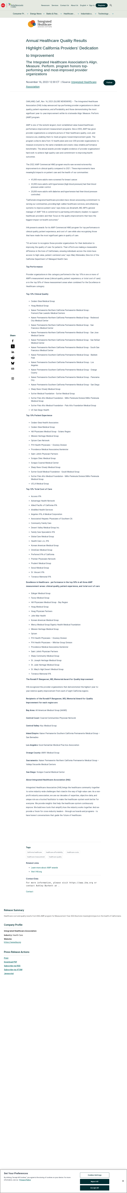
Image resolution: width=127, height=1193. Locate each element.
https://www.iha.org (12, 942)
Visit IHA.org (36, 871)
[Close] (123, 1181)
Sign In (92, 5)
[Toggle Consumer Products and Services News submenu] (27, 14)
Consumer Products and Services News (19, 14)
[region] (63, 1181)
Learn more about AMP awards (44, 867)
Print (6, 958)
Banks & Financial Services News (52, 14)
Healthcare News (70, 14)
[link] (45, 5)
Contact (29, 891)
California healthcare (34, 852)
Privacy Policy (25, 1180)
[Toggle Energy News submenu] (44, 14)
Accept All (94, 1188)
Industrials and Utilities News (87, 14)
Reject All (94, 1181)
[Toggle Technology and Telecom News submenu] (113, 14)
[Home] (12, 5)
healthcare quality (55, 857)
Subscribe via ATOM (13, 969)
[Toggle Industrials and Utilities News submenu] (95, 14)
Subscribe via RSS (12, 966)
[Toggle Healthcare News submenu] (78, 14)
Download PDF (10, 962)
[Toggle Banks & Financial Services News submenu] (61, 14)
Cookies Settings (94, 1175)
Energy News (36, 14)
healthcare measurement (36, 857)
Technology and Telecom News (104, 14)
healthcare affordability (54, 852)
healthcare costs (73, 852)
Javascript (9, 973)
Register (101, 5)
